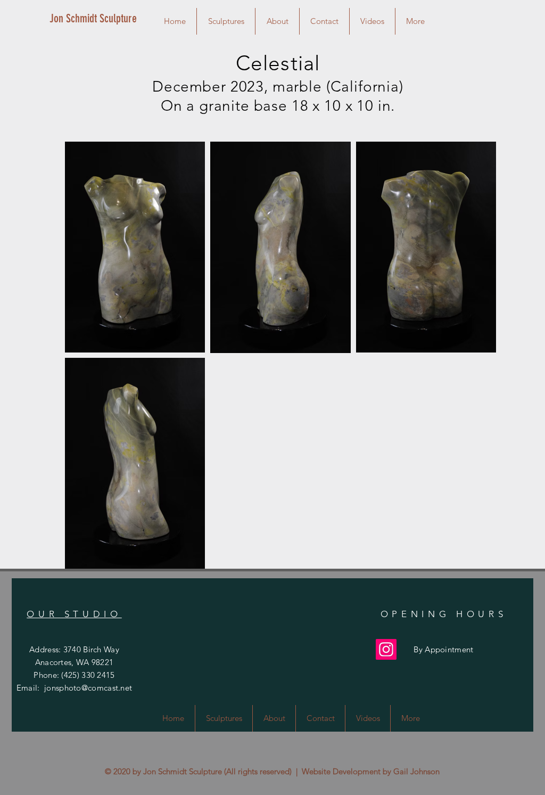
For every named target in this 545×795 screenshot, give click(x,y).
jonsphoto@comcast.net (88, 688)
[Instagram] (386, 649)
